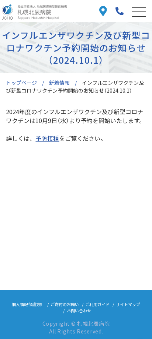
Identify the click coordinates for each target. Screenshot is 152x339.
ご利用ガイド (97, 304)
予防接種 (47, 138)
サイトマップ (128, 304)
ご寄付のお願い (65, 304)
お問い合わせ (79, 310)
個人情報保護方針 (28, 304)
